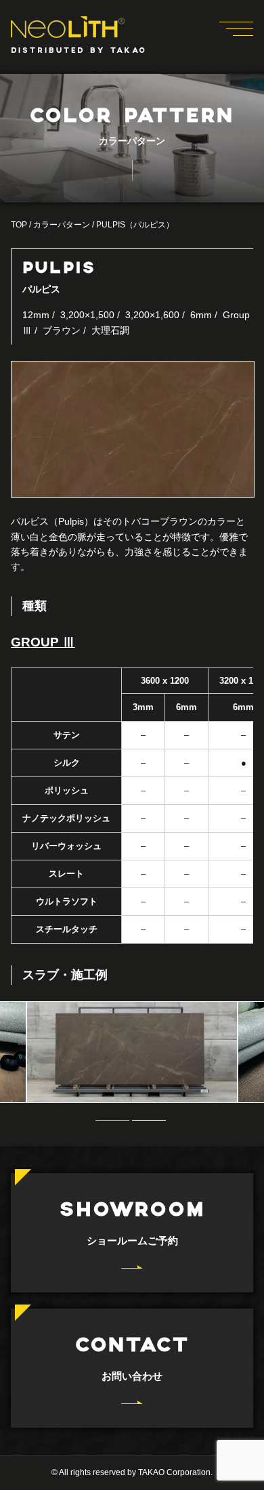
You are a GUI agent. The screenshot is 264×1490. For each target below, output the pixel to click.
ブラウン (62, 330)
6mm (201, 314)
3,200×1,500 (87, 314)
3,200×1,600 (152, 314)
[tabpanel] (132, 1052)
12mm (35, 314)
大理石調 (110, 330)
